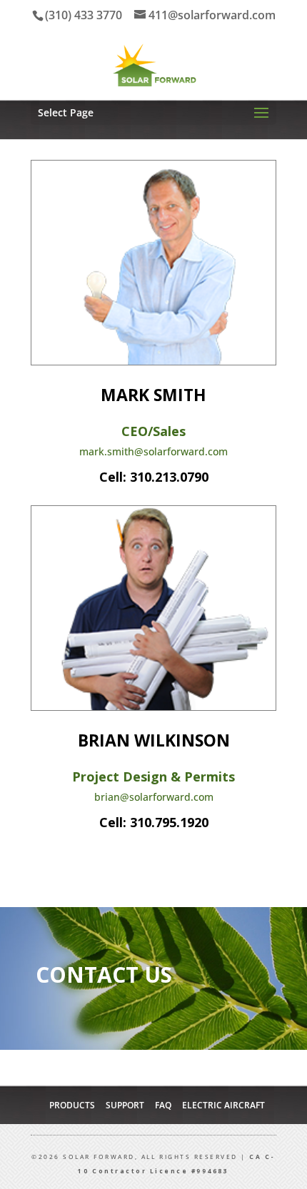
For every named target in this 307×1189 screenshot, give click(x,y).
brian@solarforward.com (153, 797)
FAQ (163, 1105)
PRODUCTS (72, 1105)
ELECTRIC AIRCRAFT (223, 1105)
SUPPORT (125, 1105)
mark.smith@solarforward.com (153, 451)
